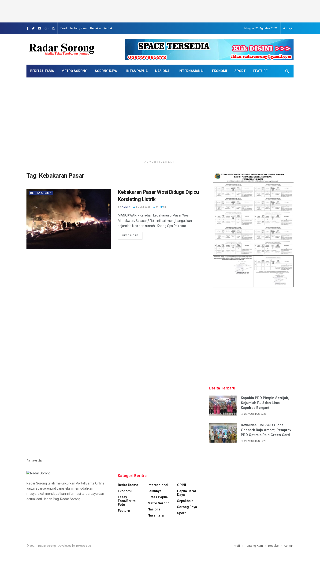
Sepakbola (185, 501)
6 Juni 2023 (142, 206)
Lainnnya (154, 491)
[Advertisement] (160, 10)
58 (164, 206)
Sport (240, 71)
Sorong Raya (106, 71)
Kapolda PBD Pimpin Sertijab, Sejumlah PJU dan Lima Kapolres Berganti (265, 403)
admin (126, 206)
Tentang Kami (78, 28)
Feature (260, 71)
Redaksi (95, 28)
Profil (63, 28)
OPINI (181, 485)
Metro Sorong (74, 71)
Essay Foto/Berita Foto (127, 500)
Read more (130, 235)
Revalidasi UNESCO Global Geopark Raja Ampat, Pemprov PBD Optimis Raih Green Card (266, 430)
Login (290, 28)
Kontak (108, 28)
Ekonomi (219, 71)
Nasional (163, 71)
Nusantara (156, 515)
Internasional (192, 71)
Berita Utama (42, 71)
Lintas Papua (136, 71)
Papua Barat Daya (186, 493)
